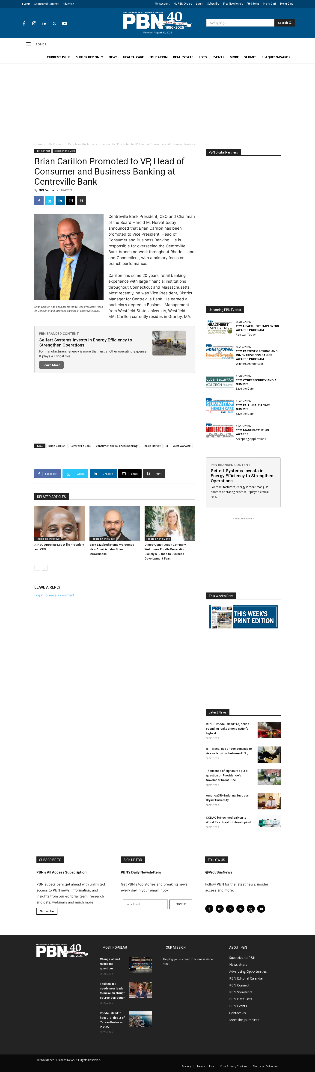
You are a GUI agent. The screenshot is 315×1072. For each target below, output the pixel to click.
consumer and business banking (117, 445)
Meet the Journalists (244, 1020)
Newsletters (238, 964)
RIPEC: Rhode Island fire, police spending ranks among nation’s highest (227, 728)
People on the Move (81, 144)
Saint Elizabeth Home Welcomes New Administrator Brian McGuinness (111, 549)
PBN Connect (55, 144)
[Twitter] (54, 24)
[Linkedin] (44, 24)
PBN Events (238, 1006)
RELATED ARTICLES (51, 497)
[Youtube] (64, 24)
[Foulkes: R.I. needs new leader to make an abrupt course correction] (140, 990)
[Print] (81, 200)
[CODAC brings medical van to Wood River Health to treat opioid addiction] (269, 823)
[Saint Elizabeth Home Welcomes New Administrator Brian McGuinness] (114, 523)
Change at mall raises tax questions (110, 963)
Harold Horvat (151, 445)
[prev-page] (37, 568)
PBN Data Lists (240, 999)
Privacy (186, 1066)
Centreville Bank (81, 445)
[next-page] (45, 568)
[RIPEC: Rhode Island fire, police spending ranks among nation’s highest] (269, 730)
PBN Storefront (241, 992)
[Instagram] (34, 24)
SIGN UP (181, 904)
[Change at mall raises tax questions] (140, 965)
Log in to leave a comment (54, 595)
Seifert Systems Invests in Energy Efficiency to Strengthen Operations (85, 342)
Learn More (51, 365)
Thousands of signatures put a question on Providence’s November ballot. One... (226, 775)
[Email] (70, 200)
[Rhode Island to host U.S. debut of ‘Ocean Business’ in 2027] (140, 1019)
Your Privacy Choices (233, 1066)
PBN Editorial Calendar (246, 978)
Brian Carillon (56, 445)
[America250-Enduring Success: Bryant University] (269, 801)
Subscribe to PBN (242, 957)
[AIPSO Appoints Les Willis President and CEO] (59, 523)
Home (38, 144)
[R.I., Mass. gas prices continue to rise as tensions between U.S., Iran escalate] (269, 754)
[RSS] (240, 909)
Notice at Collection (266, 1066)
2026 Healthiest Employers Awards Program (257, 328)
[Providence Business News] (157, 20)
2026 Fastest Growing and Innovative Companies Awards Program (257, 355)
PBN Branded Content (59, 333)
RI (167, 445)
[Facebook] (24, 24)
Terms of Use (205, 1066)
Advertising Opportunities (248, 971)
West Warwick (181, 445)
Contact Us (237, 1013)
